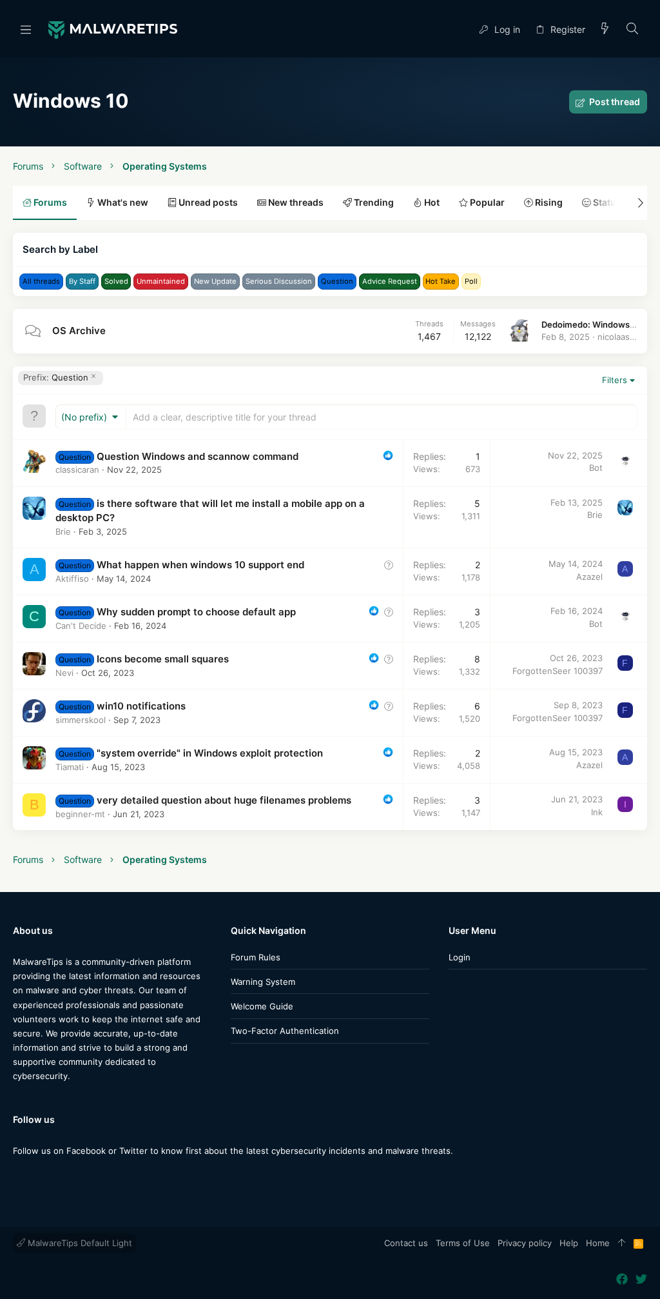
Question (55, 377)
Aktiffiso (72, 578)
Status (606, 202)
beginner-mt (80, 814)
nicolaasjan (619, 337)
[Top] (622, 1243)
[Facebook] (18, 1176)
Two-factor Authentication (285, 1031)
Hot (431, 202)
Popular (486, 202)
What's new (121, 202)
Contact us (406, 1243)
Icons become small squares (163, 659)
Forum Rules (255, 957)
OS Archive (79, 330)
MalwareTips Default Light (78, 1243)
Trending (373, 202)
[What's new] (605, 29)
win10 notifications (141, 706)
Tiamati (69, 767)
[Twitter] (38, 1176)
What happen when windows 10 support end (200, 565)
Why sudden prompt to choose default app (196, 612)
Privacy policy (525, 1243)
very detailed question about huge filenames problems (224, 800)
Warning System (263, 982)
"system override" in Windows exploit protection (210, 753)
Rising (548, 202)
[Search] (632, 29)
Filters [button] (614, 380)
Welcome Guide (262, 1006)
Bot (596, 467)
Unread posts (207, 202)
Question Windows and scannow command (197, 456)
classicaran (77, 469)
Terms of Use (463, 1243)
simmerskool (80, 720)
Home (598, 1243)
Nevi (64, 673)
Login (460, 957)
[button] (26, 29)
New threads (295, 202)
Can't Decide (80, 625)
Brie (63, 531)
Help (568, 1243)
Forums (49, 202)
